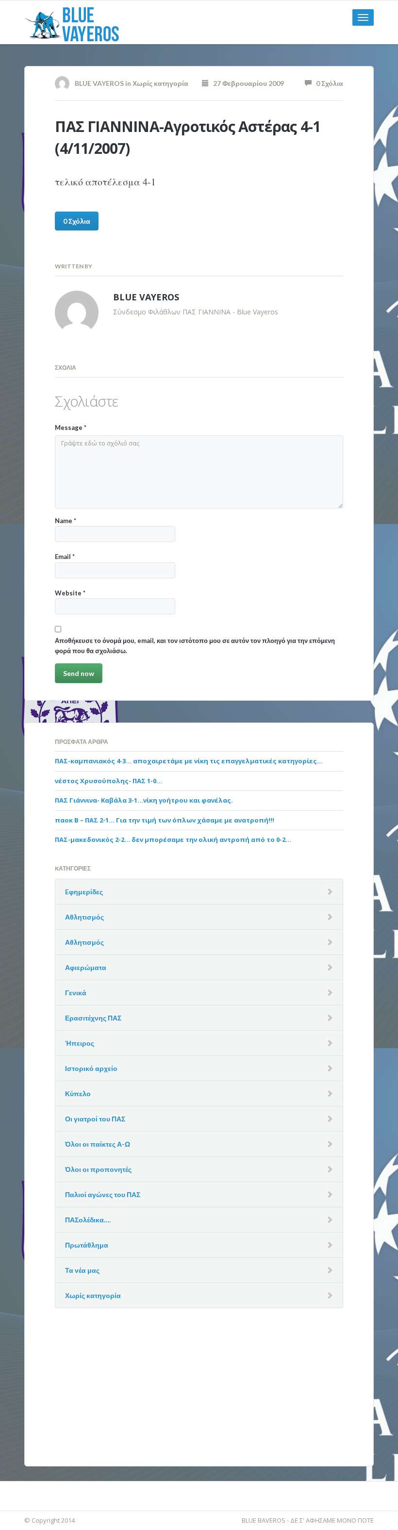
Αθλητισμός (84, 917)
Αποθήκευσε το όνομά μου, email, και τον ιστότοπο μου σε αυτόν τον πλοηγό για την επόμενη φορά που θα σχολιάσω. (195, 646)
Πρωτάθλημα (86, 1245)
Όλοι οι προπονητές (98, 1169)
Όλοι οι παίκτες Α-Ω (97, 1144)
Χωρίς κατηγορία (160, 83)
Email (65, 556)
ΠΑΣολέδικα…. (88, 1220)
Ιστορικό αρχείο (91, 1068)
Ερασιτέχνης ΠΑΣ (93, 1018)
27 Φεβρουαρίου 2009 (246, 83)
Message (70, 427)
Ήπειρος (79, 1043)
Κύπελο (78, 1093)
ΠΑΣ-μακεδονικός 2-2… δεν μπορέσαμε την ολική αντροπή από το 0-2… (173, 839)
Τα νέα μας (82, 1270)
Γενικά (75, 992)
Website (70, 593)
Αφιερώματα (85, 967)
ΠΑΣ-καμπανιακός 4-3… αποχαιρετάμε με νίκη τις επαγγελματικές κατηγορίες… (189, 761)
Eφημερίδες (84, 892)
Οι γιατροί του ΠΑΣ (95, 1119)
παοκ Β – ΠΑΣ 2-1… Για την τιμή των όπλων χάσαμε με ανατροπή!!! (164, 820)
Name (65, 521)
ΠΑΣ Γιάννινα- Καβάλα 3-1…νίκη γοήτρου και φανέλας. (144, 800)
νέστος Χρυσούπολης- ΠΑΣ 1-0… (108, 780)
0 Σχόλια (327, 83)
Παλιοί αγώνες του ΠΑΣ (102, 1194)
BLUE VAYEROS (99, 83)
